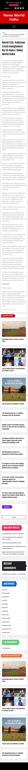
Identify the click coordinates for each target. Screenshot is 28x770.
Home (4, 33)
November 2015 (6, 629)
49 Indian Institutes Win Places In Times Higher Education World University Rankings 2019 (13, 440)
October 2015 (6, 632)
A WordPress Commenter (9, 574)
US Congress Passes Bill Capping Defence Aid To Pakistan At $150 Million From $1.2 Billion (13, 465)
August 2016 (5, 597)
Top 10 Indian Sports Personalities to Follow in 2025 (13, 369)
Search (7, 507)
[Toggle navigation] (14, 26)
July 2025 (4, 589)
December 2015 (6, 625)
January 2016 (5, 622)
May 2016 (5, 607)
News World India (14, 17)
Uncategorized (6, 648)
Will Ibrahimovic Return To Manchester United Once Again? (12, 453)
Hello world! (22, 574)
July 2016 (4, 600)
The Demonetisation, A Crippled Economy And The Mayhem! (12, 414)
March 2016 (5, 615)
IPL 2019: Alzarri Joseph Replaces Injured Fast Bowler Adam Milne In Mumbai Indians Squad (13, 495)
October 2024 (6, 593)
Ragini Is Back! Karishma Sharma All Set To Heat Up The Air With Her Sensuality (13, 427)
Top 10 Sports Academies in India (13, 404)
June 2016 (5, 604)
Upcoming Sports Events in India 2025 (13, 340)
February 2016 (6, 618)
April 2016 (5, 611)
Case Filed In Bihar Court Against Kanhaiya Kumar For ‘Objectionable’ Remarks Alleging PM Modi (13, 480)
